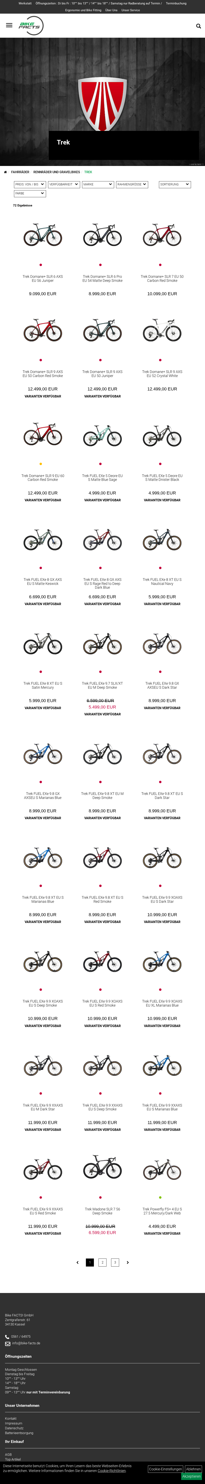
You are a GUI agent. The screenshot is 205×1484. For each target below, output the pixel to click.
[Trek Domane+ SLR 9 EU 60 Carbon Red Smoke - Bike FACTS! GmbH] (42, 432)
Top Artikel (13, 1459)
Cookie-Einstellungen (165, 1469)
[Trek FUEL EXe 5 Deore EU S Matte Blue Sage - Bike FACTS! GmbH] (102, 432)
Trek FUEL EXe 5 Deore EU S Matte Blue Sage (102, 478)
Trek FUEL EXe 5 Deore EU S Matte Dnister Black (162, 478)
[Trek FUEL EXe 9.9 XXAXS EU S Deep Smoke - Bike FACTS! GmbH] (102, 1062)
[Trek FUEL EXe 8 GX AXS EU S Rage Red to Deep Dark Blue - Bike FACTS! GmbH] (102, 536)
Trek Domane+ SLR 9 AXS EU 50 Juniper (102, 374)
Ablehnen (193, 1469)
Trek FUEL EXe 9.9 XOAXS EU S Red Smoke (102, 1003)
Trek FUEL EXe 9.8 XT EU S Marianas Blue (43, 899)
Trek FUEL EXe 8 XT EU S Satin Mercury (42, 685)
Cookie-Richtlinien (112, 1471)
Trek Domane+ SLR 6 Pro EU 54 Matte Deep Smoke (102, 278)
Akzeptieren (191, 1476)
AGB (8, 1455)
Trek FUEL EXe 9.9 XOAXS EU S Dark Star (162, 899)
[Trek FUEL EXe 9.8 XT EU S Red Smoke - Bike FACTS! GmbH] (102, 854)
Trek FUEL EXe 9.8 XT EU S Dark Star (162, 796)
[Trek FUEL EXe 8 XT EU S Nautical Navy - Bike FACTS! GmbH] (162, 536)
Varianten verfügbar (43, 396)
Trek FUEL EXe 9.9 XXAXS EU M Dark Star (43, 1107)
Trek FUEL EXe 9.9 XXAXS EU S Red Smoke (43, 1211)
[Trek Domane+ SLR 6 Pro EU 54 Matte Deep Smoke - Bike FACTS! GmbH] (102, 232)
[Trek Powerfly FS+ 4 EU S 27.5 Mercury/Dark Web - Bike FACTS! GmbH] (162, 1165)
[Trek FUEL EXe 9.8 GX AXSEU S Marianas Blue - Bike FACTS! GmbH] (42, 750)
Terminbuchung (176, 3)
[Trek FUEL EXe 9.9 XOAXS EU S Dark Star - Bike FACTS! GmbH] (162, 854)
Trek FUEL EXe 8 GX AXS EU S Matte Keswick (43, 581)
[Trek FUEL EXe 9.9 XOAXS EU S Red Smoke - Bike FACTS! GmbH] (102, 957)
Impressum (13, 1423)
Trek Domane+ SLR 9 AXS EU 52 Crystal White (162, 374)
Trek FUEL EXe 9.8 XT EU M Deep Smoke (102, 796)
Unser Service (131, 10)
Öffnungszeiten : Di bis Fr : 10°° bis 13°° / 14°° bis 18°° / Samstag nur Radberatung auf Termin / (99, 3)
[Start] (5, 172)
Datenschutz (14, 1428)
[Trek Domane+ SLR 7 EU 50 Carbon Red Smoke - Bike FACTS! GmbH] (162, 232)
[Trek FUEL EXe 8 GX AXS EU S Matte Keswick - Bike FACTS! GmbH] (42, 536)
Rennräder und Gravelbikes (56, 172)
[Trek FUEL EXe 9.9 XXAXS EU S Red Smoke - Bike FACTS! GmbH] (42, 1165)
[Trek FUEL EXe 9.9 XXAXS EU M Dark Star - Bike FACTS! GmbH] (42, 1062)
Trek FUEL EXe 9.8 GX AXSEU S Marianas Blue (42, 796)
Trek (88, 172)
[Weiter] (128, 1263)
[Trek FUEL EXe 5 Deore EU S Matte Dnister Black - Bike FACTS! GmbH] (162, 432)
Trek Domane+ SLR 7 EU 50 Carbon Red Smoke (162, 278)
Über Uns (111, 10)
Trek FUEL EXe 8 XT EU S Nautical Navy (162, 581)
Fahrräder (20, 172)
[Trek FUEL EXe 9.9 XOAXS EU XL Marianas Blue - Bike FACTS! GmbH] (162, 957)
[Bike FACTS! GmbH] (31, 26)
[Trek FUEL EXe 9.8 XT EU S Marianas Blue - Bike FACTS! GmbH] (42, 854)
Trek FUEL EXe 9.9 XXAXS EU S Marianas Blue (162, 1107)
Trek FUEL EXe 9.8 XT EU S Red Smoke (102, 899)
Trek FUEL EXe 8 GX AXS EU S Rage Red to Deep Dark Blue (102, 583)
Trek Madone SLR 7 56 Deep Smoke (102, 1211)
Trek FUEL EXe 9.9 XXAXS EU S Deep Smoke (102, 1107)
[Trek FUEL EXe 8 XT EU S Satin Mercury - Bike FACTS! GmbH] (42, 640)
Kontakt (10, 1418)
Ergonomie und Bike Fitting (83, 10)
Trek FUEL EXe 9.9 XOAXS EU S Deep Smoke (43, 1003)
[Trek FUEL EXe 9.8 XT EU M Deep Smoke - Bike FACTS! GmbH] (102, 750)
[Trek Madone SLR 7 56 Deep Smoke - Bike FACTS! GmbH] (102, 1165)
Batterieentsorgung (19, 1433)
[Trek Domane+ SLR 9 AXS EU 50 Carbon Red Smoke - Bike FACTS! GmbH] (42, 328)
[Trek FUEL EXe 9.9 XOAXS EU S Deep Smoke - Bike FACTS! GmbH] (42, 957)
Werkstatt (25, 3)
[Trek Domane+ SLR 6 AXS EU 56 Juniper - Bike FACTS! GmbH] (42, 232)
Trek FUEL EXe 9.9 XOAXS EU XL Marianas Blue (162, 1003)
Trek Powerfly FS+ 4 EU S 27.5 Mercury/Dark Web (162, 1211)
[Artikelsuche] (198, 26)
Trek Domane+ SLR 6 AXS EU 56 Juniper (43, 278)
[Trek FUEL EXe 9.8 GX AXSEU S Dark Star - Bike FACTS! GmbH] (162, 640)
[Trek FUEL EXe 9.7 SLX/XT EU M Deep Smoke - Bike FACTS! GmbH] (102, 640)
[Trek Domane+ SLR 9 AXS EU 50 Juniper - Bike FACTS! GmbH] (102, 328)
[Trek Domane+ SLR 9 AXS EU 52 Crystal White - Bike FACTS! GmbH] (162, 328)
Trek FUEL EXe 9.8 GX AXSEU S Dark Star (162, 685)
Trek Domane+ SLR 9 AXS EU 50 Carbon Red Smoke (43, 374)
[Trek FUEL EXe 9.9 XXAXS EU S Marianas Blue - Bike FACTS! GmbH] (162, 1062)
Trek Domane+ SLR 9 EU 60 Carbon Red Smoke (42, 478)
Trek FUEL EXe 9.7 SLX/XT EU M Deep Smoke (102, 685)
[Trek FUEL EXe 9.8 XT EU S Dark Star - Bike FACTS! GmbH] (162, 750)
